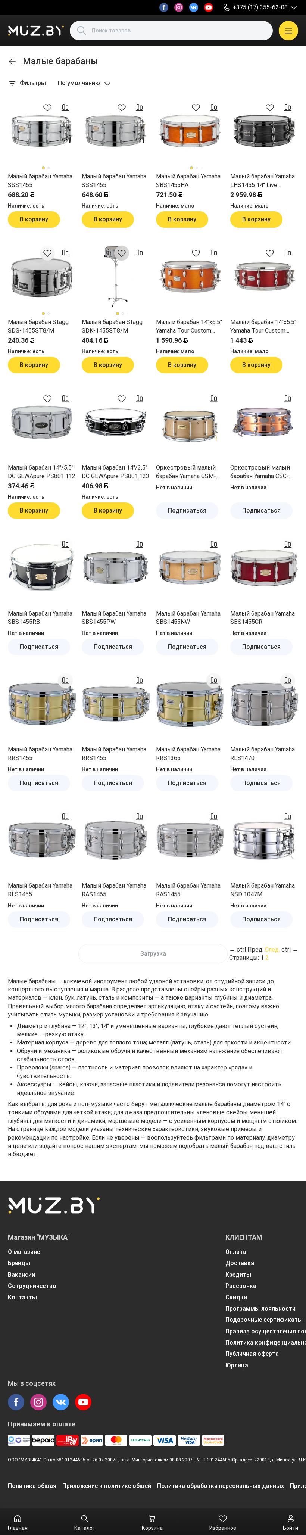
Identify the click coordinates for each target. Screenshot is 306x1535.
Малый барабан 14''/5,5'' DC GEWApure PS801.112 (41, 471)
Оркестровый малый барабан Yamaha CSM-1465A (186, 472)
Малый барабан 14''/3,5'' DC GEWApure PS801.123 (115, 471)
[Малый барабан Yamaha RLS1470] (264, 704)
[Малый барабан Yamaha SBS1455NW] (190, 568)
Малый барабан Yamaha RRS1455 (114, 753)
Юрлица (236, 1365)
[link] (12, 61)
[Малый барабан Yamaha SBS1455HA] (190, 131)
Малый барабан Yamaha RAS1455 (188, 889)
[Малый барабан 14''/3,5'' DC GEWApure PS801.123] (116, 422)
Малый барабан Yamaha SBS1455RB (40, 617)
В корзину (34, 219)
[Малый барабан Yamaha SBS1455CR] (264, 568)
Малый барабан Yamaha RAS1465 (114, 889)
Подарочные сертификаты (264, 1319)
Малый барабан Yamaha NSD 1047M (262, 889)
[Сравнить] (65, 107)
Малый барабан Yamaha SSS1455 (114, 180)
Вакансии (21, 1274)
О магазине (24, 1251)
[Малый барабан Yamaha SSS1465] (42, 131)
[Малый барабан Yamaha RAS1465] (116, 840)
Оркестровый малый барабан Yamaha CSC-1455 (260, 472)
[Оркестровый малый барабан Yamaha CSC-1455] (264, 422)
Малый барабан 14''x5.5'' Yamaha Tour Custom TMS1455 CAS (263, 326)
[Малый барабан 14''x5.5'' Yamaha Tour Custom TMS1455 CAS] (264, 277)
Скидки (236, 1297)
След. (272, 949)
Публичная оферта (252, 1353)
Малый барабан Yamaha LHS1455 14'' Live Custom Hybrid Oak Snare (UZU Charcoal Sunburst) (263, 181)
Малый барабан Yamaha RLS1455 (40, 889)
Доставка (239, 1263)
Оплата (235, 1251)
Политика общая (32, 1485)
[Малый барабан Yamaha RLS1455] (42, 840)
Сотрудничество (32, 1285)
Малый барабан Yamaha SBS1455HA (188, 180)
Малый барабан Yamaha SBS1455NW (188, 617)
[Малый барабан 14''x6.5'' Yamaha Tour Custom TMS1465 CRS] (190, 277)
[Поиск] (82, 31)
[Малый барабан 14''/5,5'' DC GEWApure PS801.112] (42, 422)
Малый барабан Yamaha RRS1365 (188, 753)
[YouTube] (208, 7)
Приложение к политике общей (106, 1485)
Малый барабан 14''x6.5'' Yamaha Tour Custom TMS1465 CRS (189, 326)
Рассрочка (240, 1285)
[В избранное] (47, 107)
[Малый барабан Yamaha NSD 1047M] (264, 840)
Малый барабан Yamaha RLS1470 (262, 753)
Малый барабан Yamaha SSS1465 (40, 180)
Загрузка (153, 953)
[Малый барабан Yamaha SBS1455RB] (42, 568)
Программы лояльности (260, 1308)
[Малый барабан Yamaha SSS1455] (116, 131)
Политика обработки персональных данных (220, 1485)
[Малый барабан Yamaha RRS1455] (116, 704)
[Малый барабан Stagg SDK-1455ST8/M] (116, 277)
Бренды (19, 1263)
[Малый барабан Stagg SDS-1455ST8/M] (42, 277)
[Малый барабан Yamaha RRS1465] (42, 704)
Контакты (22, 1297)
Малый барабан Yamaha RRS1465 (40, 753)
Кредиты (238, 1274)
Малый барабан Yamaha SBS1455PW (114, 617)
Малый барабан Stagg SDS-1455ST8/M (38, 326)
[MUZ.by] (36, 30)
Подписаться (187, 510)
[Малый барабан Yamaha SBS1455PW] (116, 568)
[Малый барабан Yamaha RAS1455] (190, 840)
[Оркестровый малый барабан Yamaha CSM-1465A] (190, 422)
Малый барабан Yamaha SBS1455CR (262, 617)
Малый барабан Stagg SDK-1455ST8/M (112, 326)
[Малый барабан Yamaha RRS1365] (190, 704)
